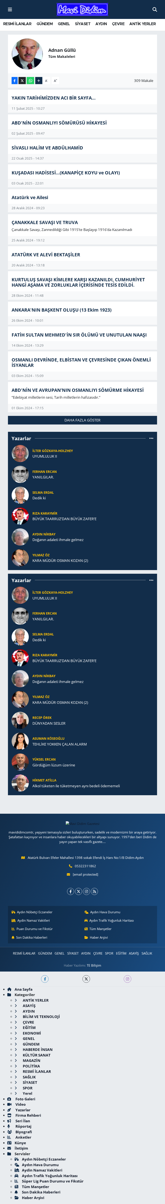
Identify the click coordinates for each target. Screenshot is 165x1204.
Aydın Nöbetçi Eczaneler (34, 912)
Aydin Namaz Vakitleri (33, 920)
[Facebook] (70, 891)
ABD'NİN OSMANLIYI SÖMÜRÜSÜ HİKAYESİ (59, 123)
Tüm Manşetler (100, 929)
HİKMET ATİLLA (44, 780)
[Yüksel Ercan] (20, 761)
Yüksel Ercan (44, 759)
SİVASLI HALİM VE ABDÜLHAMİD (47, 148)
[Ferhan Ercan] (20, 473)
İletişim (21, 1148)
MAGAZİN (31, 1060)
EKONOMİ (31, 1033)
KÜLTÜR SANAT (36, 1055)
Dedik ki (39, 498)
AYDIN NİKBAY (43, 534)
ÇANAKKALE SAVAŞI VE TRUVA (45, 222)
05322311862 (85, 866)
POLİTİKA (31, 1066)
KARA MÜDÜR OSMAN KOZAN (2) (60, 560)
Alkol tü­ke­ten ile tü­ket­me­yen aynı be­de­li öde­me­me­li (76, 786)
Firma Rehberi (28, 1115)
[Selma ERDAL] (20, 494)
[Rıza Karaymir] (20, 515)
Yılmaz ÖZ (41, 555)
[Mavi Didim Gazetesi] (82, 9)
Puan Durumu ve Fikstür (35, 929)
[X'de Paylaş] (22, 80)
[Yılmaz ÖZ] (20, 557)
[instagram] (127, 979)
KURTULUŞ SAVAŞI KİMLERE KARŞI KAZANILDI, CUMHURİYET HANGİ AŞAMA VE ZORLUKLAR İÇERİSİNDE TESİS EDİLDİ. (78, 282)
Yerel (27, 1093)
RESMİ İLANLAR (17, 24)
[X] (78, 891)
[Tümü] (151, 438)
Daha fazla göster (82, 420)
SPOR (109, 953)
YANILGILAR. (43, 477)
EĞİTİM (121, 953)
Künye (20, 1142)
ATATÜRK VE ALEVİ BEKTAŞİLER (46, 254)
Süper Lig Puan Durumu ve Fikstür (53, 1181)
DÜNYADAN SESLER (49, 723)
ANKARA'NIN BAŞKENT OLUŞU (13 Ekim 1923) (62, 310)
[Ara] (155, 9)
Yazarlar (23, 1109)
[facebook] (45, 979)
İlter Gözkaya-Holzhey (52, 451)
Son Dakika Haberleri (31, 937)
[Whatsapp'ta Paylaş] (30, 80)
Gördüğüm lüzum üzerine (53, 765)
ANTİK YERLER (142, 24)
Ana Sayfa (23, 989)
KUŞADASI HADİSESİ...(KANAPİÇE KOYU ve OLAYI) (66, 172)
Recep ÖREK (42, 717)
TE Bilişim (94, 965)
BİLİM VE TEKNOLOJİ (41, 1016)
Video (20, 1104)
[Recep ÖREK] (20, 719)
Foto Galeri (25, 1098)
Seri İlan (22, 1120)
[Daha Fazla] (38, 80)
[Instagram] (86, 891)
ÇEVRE (118, 24)
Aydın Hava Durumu (105, 912)
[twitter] (86, 979)
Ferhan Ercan (44, 471)
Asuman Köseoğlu (48, 738)
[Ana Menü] (10, 9)
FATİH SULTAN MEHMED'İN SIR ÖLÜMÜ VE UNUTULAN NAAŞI (79, 335)
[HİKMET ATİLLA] (20, 782)
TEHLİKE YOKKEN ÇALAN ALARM (59, 744)
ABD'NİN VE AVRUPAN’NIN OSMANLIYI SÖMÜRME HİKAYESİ (78, 390)
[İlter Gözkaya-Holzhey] (20, 453)
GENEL (64, 24)
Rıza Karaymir (44, 513)
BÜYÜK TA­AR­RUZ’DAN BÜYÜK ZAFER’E (64, 519)
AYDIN (101, 24)
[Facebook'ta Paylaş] (15, 80)
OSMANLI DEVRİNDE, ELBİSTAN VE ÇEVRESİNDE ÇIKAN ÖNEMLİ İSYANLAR (81, 362)
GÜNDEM (45, 24)
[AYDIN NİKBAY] (20, 536)
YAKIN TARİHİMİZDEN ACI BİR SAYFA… (54, 98)
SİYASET (82, 24)
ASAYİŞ (134, 953)
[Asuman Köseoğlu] (20, 740)
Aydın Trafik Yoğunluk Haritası (111, 920)
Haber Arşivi (99, 937)
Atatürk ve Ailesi (30, 197)
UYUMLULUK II (44, 456)
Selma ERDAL (43, 492)
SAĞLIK (147, 953)
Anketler (23, 1137)
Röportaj (23, 1126)
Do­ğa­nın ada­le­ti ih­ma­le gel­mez (58, 539)
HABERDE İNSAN (37, 1049)
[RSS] (94, 891)
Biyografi (23, 1131)
